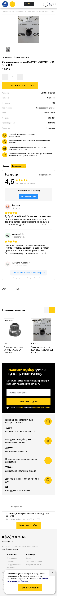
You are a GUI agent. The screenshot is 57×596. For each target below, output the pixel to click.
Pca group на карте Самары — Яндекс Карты (28, 278)
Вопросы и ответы (34, 565)
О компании (12, 558)
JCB (11, 11)
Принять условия (30, 587)
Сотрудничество (14, 565)
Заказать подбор (28, 401)
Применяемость (18, 166)
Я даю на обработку (30, 408)
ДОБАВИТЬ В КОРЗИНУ (23, 85)
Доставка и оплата (34, 561)
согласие (19, 408)
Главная (5, 11)
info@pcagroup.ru (10, 549)
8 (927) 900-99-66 (13, 537)
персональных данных (41, 408)
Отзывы (6, 166)
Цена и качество (21, 57)
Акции (28, 558)
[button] (46, 310)
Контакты (11, 568)
